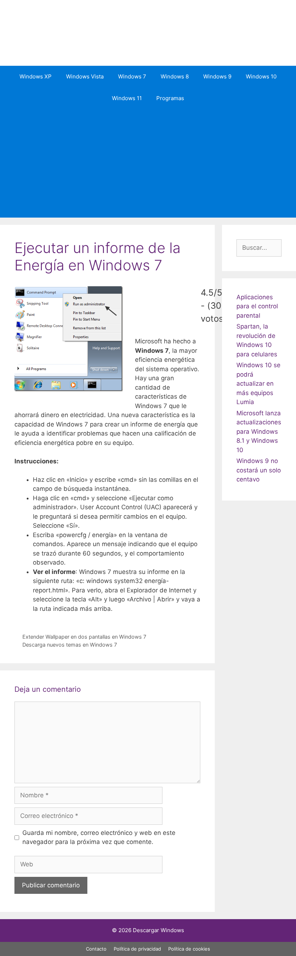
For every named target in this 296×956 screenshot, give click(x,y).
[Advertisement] (148, 163)
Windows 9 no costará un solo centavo (258, 470)
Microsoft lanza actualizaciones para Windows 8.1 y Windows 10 (258, 432)
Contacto (96, 949)
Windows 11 (127, 98)
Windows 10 (261, 76)
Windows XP (35, 76)
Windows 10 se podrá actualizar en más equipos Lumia (258, 383)
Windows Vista (85, 76)
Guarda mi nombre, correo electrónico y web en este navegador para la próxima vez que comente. (98, 837)
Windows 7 (132, 76)
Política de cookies (189, 949)
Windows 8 (175, 76)
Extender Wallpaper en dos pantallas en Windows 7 (84, 637)
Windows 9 (217, 76)
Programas (170, 98)
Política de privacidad (137, 949)
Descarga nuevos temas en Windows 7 (69, 645)
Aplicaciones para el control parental (257, 306)
